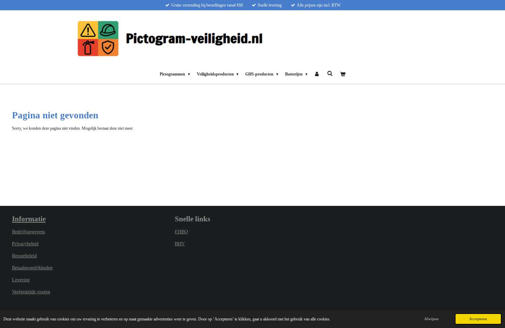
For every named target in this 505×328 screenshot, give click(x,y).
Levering (21, 279)
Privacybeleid (25, 243)
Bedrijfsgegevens (28, 231)
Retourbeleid (24, 255)
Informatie (29, 219)
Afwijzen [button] (431, 319)
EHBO (181, 231)
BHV (180, 243)
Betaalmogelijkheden (32, 267)
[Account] (317, 74)
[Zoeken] (330, 74)
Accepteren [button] (478, 319)
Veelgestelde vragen (31, 291)
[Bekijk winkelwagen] (342, 74)
